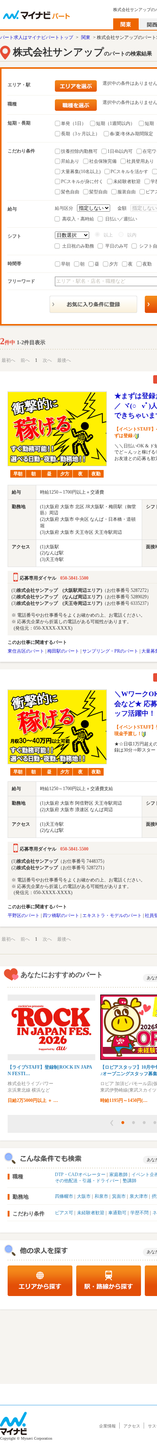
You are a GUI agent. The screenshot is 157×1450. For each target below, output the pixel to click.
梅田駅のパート (63, 651)
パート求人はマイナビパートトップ (36, 37)
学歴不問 (139, 1212)
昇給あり (70, 161)
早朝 (65, 264)
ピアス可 (64, 1212)
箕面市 (119, 1196)
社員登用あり (140, 161)
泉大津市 (139, 1196)
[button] (112, 1123)
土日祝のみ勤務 (78, 246)
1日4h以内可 (120, 151)
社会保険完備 (103, 161)
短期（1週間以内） (115, 123)
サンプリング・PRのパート (110, 651)
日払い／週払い (121, 219)
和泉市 (101, 1196)
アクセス (131, 1426)
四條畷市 (64, 1196)
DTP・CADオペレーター (80, 1174)
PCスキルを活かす (129, 171)
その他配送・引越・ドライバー (87, 1180)
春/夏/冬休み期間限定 (131, 133)
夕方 (113, 264)
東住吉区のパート (26, 651)
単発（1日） (73, 123)
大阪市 (84, 1196)
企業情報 (107, 1426)
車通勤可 (117, 1212)
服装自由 (126, 191)
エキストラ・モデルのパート (112, 915)
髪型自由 (98, 191)
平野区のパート (24, 915)
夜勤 (147, 264)
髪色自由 (70, 191)
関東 (85, 37)
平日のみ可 (116, 246)
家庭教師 (118, 1174)
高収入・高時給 (78, 219)
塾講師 (129, 1180)
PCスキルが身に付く (82, 181)
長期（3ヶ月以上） (80, 133)
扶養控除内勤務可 (79, 151)
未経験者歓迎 (127, 181)
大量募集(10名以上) (81, 171)
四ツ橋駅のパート (61, 915)
